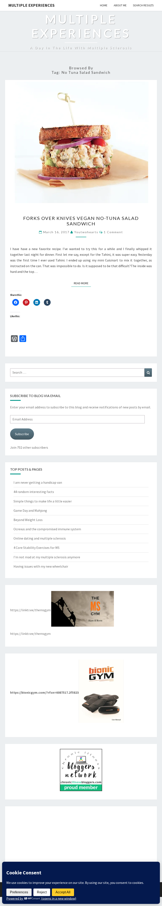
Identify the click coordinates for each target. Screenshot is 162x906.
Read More (82, 283)
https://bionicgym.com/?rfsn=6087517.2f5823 (44, 692)
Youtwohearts (86, 232)
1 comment (113, 232)
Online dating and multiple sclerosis (40, 538)
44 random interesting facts (34, 492)
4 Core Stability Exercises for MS (36, 547)
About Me (120, 5)
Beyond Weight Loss (28, 520)
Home (103, 5)
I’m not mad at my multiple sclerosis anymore (47, 557)
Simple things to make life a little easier (43, 501)
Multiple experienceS (31, 5)
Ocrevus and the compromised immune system (47, 529)
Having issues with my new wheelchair (41, 566)
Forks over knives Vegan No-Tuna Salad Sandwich (81, 220)
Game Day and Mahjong (30, 510)
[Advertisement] (81, 840)
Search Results (143, 5)
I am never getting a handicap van (38, 482)
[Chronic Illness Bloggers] (81, 771)
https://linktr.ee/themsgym (30, 610)
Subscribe (22, 434)
